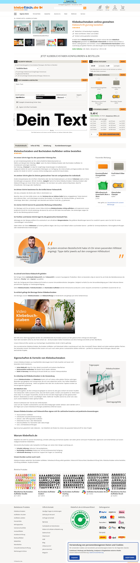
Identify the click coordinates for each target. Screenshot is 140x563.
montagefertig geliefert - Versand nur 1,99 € (70, 4)
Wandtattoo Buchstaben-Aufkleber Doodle (23, 493)
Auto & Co (57, 14)
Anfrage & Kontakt (48, 518)
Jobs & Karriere (47, 549)
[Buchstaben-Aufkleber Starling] (73, 481)
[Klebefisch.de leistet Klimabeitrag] (84, 519)
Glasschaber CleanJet (116, 193)
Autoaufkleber (18, 531)
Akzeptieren (129, 557)
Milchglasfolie (18, 524)
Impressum (46, 536)
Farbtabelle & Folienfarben (50, 526)
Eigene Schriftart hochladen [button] (28, 107)
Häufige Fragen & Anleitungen (52, 511)
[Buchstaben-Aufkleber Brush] (98, 481)
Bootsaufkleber (19, 538)
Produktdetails (21, 146)
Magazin (45, 552)
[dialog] (103, 552)
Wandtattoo (17, 544)
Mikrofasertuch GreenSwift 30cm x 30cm (103, 194)
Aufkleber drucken (20, 514)
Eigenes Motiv (24, 14)
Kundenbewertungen (63, 146)
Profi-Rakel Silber (117, 173)
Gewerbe (47, 14)
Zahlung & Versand (48, 514)
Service (83, 14)
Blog (43, 543)
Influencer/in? (46, 546)
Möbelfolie (17, 541)
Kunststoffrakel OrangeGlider (102, 174)
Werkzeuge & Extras (20, 551)
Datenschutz (46, 533)
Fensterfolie (36, 14)
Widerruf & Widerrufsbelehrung (52, 529)
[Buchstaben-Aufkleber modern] (49, 481)
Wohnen (74, 14)
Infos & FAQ (35, 146)
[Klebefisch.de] (32, 8)
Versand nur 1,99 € (98, 49)
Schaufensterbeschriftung (22, 548)
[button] (29, 42)
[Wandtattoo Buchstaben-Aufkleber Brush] (122, 481)
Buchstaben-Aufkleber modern (46, 493)
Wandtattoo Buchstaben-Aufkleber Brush (120, 493)
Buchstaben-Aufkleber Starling (70, 493)
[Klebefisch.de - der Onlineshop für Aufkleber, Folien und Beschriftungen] (14, 18)
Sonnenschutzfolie (20, 528)
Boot (65, 14)
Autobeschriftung (19, 534)
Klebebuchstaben (19, 511)
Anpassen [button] (74, 557)
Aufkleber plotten (19, 518)
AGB (43, 539)
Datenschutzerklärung (96, 552)
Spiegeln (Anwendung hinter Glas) (30, 102)
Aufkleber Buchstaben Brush (97, 492)
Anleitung (47, 146)
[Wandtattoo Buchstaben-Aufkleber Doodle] (25, 481)
